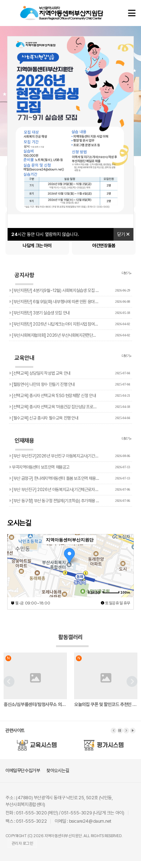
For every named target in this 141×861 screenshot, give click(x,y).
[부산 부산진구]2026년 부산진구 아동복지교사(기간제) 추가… (70, 456)
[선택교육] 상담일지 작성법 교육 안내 (70, 373)
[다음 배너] (126, 730)
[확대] (125, 552)
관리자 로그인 (22, 843)
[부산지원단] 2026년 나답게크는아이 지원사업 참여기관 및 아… (70, 324)
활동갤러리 (70, 637)
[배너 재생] (133, 730)
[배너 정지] (120, 730)
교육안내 (24, 357)
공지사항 (24, 275)
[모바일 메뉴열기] (132, 13)
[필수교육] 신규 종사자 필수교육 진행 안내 (70, 418)
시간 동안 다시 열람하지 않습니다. (45, 234)
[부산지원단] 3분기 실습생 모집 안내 (70, 312)
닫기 (121, 234)
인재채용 (24, 440)
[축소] (125, 564)
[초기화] (125, 578)
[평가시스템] (104, 742)
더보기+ (126, 273)
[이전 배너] (113, 730)
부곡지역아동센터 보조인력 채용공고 (70, 467)
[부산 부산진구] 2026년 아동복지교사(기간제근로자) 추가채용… (70, 489)
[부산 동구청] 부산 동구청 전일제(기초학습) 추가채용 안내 (70, 500)
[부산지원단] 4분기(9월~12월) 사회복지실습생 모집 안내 (70, 290)
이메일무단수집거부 (22, 770)
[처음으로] (61, 9)
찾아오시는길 (57, 770)
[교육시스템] (37, 742)
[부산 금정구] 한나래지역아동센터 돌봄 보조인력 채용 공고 (70, 478)
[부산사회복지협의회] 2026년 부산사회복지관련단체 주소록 (70, 335)
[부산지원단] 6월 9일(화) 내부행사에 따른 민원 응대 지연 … (70, 301)
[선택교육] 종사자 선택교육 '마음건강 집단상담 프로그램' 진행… (70, 406)
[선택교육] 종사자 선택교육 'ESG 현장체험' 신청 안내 (70, 395)
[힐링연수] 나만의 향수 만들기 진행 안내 (70, 384)
